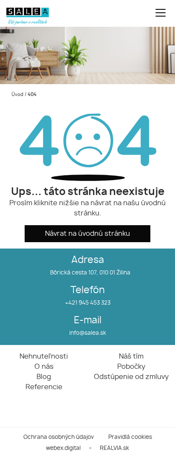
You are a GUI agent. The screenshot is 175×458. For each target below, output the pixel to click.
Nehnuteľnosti (44, 356)
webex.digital (63, 448)
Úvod (16, 94)
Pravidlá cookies (130, 437)
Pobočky (131, 366)
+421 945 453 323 (87, 303)
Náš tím (131, 356)
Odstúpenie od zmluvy (131, 376)
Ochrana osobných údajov (58, 437)
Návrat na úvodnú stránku (87, 233)
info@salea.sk (87, 333)
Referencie (43, 387)
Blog (44, 376)
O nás (44, 366)
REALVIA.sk (114, 448)
